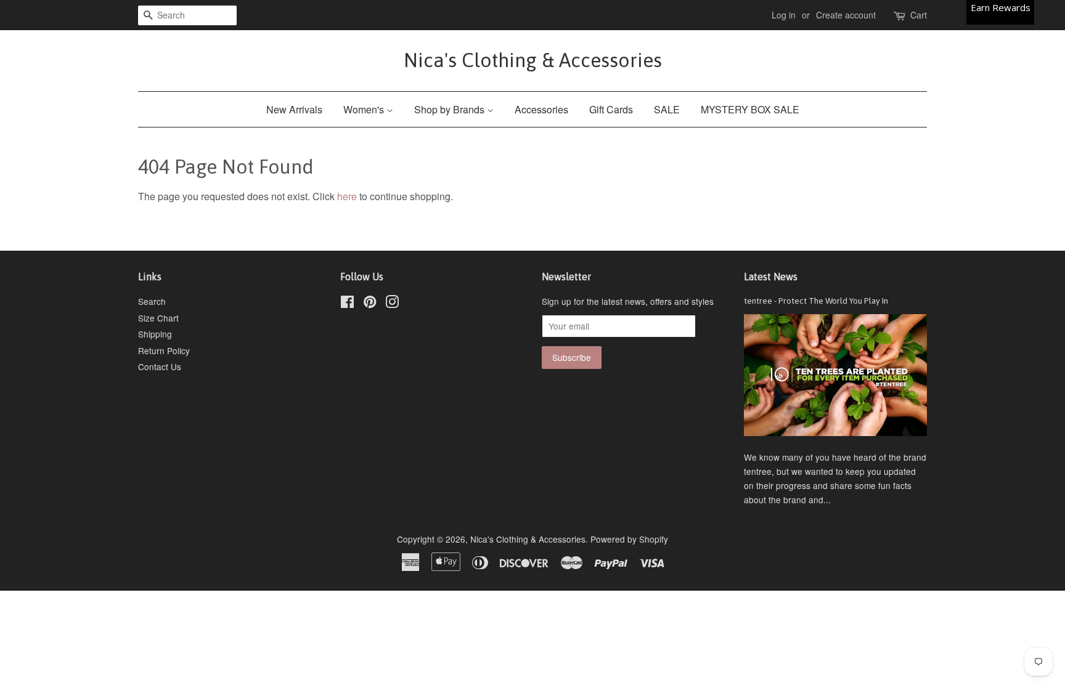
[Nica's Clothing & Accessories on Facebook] (347, 303)
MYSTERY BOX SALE (750, 109)
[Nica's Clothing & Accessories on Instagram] (392, 303)
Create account (846, 15)
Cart (918, 15)
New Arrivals (294, 109)
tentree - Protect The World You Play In (816, 301)
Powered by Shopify (629, 539)
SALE (667, 109)
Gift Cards (611, 109)
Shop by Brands (450, 109)
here (347, 196)
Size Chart (158, 318)
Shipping (155, 334)
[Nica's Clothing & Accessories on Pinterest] (370, 303)
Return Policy (164, 350)
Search (152, 301)
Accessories (541, 109)
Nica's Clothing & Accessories (533, 60)
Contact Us (159, 366)
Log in (784, 15)
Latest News (771, 276)
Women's (364, 109)
